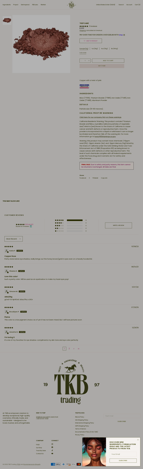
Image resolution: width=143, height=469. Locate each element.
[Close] (138, 439)
